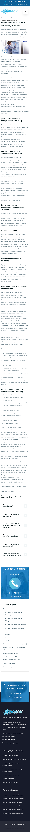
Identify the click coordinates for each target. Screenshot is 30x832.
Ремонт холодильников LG (15, 628)
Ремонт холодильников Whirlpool (13, 620)
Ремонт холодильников (11, 609)
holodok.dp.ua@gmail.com (12, 743)
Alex (24, 824)
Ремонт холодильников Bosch (16, 625)
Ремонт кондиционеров (11, 667)
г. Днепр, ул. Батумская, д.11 (16, 1)
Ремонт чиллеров (9, 663)
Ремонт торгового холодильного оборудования (14, 649)
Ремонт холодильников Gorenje (13, 633)
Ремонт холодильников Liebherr (13, 639)
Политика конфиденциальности (15, 829)
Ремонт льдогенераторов (11, 659)
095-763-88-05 (9, 4)
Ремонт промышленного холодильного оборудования (12, 655)
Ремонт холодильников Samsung (13, 614)
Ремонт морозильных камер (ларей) (15, 644)
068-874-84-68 (22, 4)
